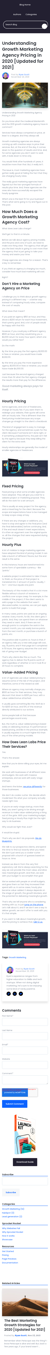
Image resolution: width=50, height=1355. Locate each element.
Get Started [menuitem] (8, 1251)
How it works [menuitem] (8, 1235)
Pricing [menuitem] (5, 1255)
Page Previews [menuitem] (9, 1258)
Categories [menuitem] (31, 14)
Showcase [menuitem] (7, 1239)
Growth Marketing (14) (13, 1209)
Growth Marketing (17, 957)
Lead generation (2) (12, 1216)
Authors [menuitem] (17, 14)
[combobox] (25, 25)
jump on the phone (33, 904)
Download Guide (25, 1162)
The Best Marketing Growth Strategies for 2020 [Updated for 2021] (24, 1325)
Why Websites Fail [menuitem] (11, 1228)
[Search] (44, 26)
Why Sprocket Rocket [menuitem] (12, 1232)
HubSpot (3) (8, 1212)
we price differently (32, 786)
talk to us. (38, 922)
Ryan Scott (24, 74)
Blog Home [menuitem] (25, 4)
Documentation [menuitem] (10, 1262)
